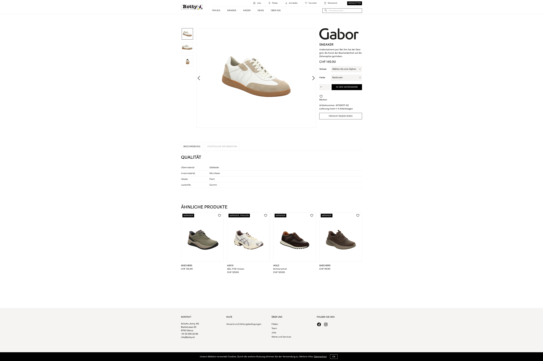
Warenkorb (332, 3)
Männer (231, 11)
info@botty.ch (188, 337)
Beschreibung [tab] (191, 147)
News (261, 11)
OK (333, 357)
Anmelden (293, 3)
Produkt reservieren (341, 116)
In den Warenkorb (347, 87)
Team (274, 329)
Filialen (275, 3)
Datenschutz (320, 357)
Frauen (216, 11)
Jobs (259, 3)
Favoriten (313, 3)
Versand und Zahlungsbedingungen (243, 324)
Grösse (323, 69)
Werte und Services (281, 337)
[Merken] (220, 217)
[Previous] (196, 78)
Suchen (325, 10)
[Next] (310, 78)
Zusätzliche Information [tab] (222, 147)
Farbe (322, 78)
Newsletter (354, 3)
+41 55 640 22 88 (189, 334)
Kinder (247, 11)
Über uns (276, 11)
